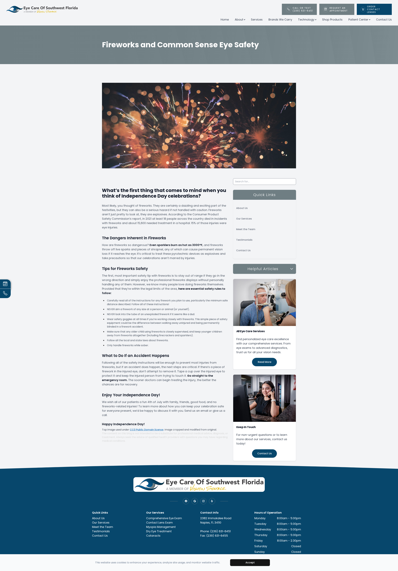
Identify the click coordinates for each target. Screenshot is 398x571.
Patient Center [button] (358, 19)
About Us (242, 208)
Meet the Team (245, 229)
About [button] (239, 19)
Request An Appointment (339, 9)
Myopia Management (161, 527)
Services (257, 19)
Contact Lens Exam (159, 522)
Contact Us (384, 19)
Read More (264, 362)
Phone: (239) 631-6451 (215, 531)
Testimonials (244, 240)
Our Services (244, 218)
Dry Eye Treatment (159, 531)
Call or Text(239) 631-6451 (303, 9)
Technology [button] (306, 19)
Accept (250, 562)
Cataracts (153, 536)
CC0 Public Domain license (146, 429)
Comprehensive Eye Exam (164, 518)
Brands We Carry (280, 19)
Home (225, 19)
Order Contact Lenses (373, 9)
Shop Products (332, 19)
